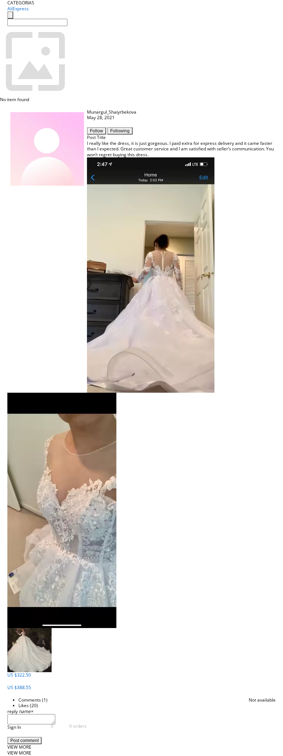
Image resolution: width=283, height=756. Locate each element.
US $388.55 (19, 687)
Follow (96, 130)
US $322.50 (19, 675)
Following (120, 130)
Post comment (24, 740)
